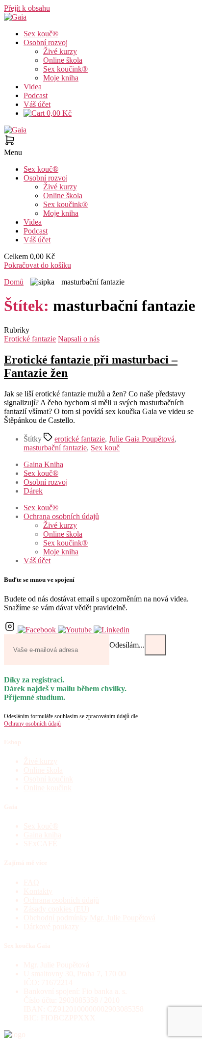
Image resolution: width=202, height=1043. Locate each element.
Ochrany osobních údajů (32, 723)
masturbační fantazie (55, 447)
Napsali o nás (79, 339)
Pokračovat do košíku (37, 265)
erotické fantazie (79, 439)
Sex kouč (105, 447)
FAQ (31, 882)
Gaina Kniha (43, 464)
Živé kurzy (60, 51)
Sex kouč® (41, 33)
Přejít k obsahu (27, 8)
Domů (14, 282)
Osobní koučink (48, 779)
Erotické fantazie (30, 339)
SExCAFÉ (40, 843)
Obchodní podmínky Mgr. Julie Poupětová (89, 917)
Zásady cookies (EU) (56, 909)
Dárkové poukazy (51, 926)
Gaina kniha (42, 835)
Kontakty (38, 891)
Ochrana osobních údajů (61, 516)
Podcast (36, 95)
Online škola (62, 60)
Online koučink (48, 787)
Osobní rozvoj (46, 42)
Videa (33, 86)
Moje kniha (60, 78)
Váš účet (37, 104)
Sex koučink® (65, 69)
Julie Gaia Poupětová (142, 439)
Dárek (33, 491)
